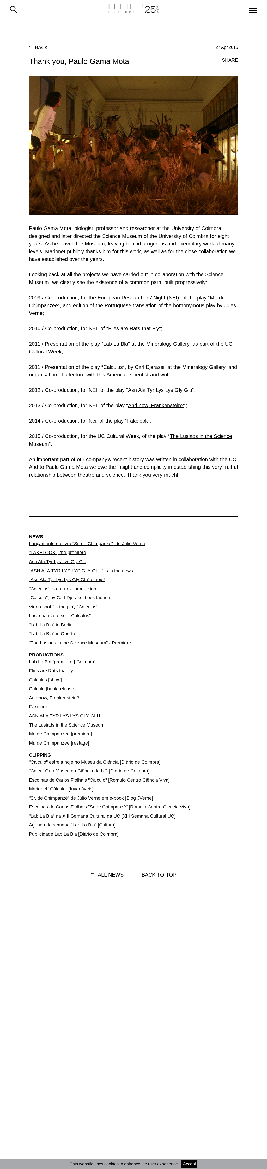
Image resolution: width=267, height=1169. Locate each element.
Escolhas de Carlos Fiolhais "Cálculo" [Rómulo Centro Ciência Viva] (99, 780)
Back (41, 47)
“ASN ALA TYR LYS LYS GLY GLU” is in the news (81, 570)
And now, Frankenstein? (156, 405)
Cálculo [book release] (52, 688)
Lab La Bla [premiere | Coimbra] (62, 661)
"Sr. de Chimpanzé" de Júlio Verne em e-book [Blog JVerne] (91, 798)
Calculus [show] (45, 679)
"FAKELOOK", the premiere (57, 552)
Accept (189, 1164)
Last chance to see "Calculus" (60, 615)
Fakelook (137, 421)
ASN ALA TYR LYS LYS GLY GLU (64, 715)
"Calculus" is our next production (62, 588)
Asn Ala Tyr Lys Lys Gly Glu (160, 390)
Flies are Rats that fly (51, 670)
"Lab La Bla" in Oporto (52, 633)
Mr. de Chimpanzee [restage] (59, 743)
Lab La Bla (115, 344)
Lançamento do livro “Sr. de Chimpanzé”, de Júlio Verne (87, 543)
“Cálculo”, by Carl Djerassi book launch (69, 597)
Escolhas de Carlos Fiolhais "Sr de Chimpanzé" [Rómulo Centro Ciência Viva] (109, 807)
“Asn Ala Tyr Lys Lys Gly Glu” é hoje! (67, 579)
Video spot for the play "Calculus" (63, 606)
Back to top (159, 875)
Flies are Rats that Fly (133, 328)
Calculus (113, 367)
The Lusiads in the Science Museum (67, 725)
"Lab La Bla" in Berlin (51, 624)
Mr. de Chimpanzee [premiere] (60, 733)
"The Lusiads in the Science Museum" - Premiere (80, 642)
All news (111, 875)
